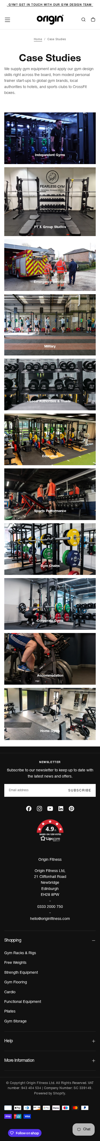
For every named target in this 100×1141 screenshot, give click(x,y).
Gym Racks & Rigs (20, 953)
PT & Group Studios (50, 227)
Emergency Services (50, 282)
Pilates (9, 1011)
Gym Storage (15, 1021)
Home (38, 39)
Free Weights (15, 963)
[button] (7, 20)
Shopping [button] (12, 940)
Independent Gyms (50, 155)
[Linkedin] (61, 808)
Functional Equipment (22, 1002)
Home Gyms (50, 731)
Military (50, 346)
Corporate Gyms (50, 621)
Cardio (9, 992)
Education (50, 456)
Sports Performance (50, 511)
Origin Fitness (50, 860)
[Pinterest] (71, 808)
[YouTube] (50, 808)
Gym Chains (50, 566)
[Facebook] (29, 808)
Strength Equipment (21, 973)
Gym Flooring (15, 982)
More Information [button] (19, 1061)
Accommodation (50, 676)
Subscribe (79, 790)
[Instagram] (39, 808)
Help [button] (8, 1041)
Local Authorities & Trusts (50, 401)
